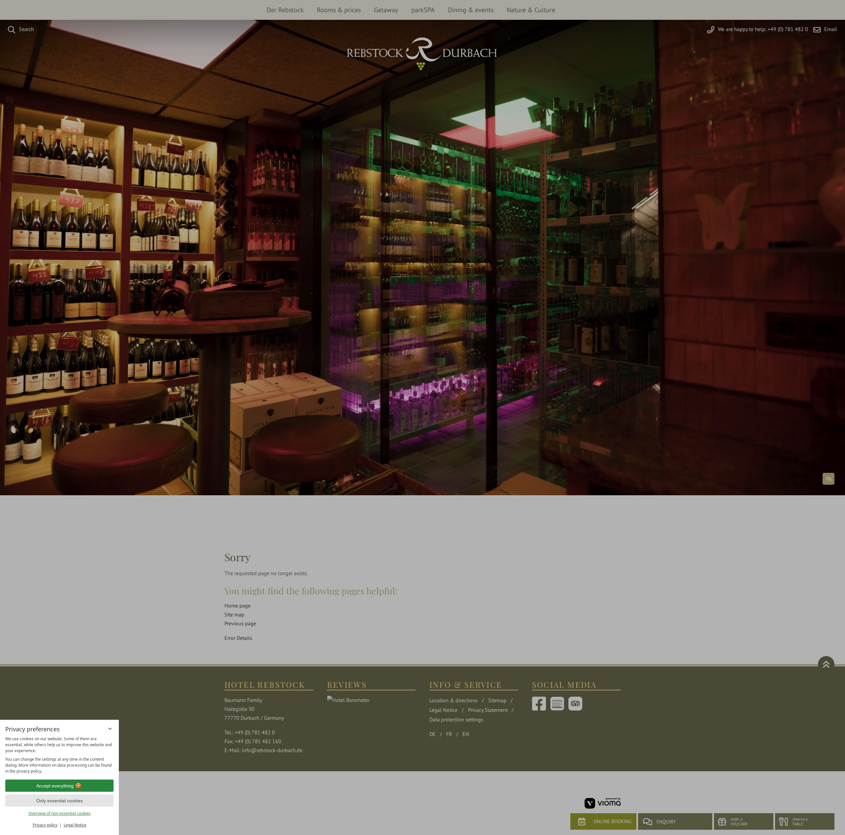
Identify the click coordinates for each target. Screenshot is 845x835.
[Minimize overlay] (110, 729)
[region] (59, 755)
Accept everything (55, 785)
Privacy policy (45, 825)
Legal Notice (75, 825)
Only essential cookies (59, 800)
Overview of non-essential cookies (59, 813)
